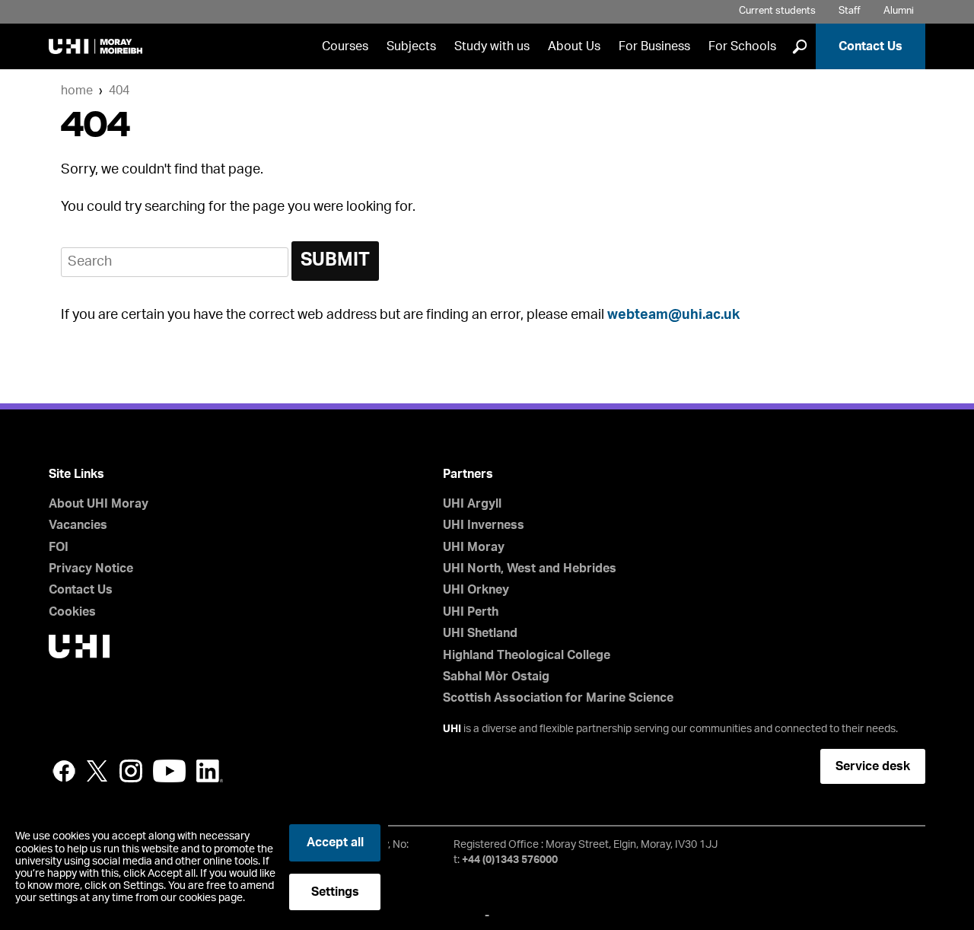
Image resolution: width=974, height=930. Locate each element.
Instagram (130, 771)
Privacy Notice (91, 568)
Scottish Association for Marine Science (558, 698)
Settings (335, 892)
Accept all (335, 842)
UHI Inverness (483, 525)
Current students (777, 11)
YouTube (169, 771)
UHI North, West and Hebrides (529, 568)
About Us (574, 46)
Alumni (898, 11)
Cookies (72, 612)
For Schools (742, 46)
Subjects (411, 46)
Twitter (97, 771)
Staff (850, 11)
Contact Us (870, 46)
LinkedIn (209, 771)
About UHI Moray (98, 504)
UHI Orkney (476, 590)
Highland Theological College (526, 655)
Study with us (492, 46)
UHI (452, 729)
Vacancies (78, 525)
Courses (345, 46)
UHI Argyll (472, 504)
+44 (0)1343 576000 (510, 860)
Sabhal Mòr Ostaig (496, 676)
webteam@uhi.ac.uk (673, 315)
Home (77, 90)
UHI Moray (474, 547)
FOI (58, 547)
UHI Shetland (480, 633)
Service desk (873, 766)
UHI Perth (470, 612)
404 (119, 90)
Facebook (64, 771)
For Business (654, 46)
